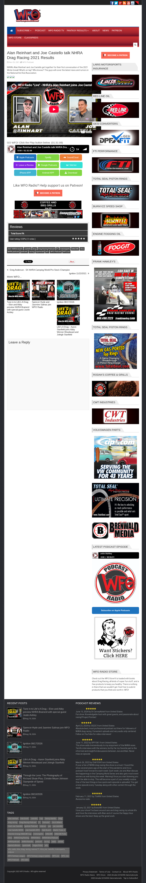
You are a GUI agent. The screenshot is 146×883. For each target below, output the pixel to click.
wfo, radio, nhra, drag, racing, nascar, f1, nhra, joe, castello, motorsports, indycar (36, 850)
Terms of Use (104, 872)
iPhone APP (25, 173)
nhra (82, 249)
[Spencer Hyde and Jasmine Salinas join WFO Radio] (43, 290)
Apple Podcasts (26, 157)
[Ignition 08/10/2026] (14, 798)
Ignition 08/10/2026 (32, 794)
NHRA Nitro (35, 838)
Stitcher (73, 165)
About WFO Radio (130, 872)
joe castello (57, 826)
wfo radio (25, 860)
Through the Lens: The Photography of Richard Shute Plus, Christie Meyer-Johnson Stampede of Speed (45, 778)
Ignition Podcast (31, 826)
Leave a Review (26, 165)
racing (31, 252)
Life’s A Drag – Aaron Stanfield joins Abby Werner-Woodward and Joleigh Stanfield (67, 331)
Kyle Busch (46, 830)
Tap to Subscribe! (130, 878)
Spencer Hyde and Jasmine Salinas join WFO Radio (41, 304)
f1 (57, 249)
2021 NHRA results (15, 249)
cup (41, 819)
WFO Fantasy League (16, 856)
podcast (24, 252)
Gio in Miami (57, 822)
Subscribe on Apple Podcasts (115, 610)
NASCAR (75, 249)
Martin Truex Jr (59, 830)
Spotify (48, 157)
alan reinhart (13, 819)
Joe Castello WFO (33, 830)
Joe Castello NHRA (15, 830)
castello (28, 249)
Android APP (48, 173)
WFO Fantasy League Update (38, 856)
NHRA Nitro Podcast (50, 838)
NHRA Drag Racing (21, 838)
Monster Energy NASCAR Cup (19, 834)
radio (54, 842)
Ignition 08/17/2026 (65, 302)
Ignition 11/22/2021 (77, 273)
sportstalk (40, 252)
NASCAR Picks (60, 834)
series (60, 842)
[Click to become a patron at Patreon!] (48, 197)
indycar (43, 826)
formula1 (46, 822)
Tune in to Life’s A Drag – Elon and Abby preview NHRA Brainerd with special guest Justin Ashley (18, 307)
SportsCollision (14, 845)
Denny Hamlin (50, 819)
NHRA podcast (13, 252)
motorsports (65, 249)
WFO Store (101, 875)
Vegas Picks (37, 845)
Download (72, 173)
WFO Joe (65, 856)
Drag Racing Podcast (46, 249)
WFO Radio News (87, 875)
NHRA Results (27, 842)
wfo (47, 252)
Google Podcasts (49, 165)
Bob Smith (25, 819)
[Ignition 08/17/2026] (68, 290)
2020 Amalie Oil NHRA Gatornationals (122, 875)
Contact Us (116, 872)
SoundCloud (72, 157)
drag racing (12, 822)
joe (49, 826)
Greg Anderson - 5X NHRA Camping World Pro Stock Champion (40, 270)
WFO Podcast (28, 62)
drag (34, 249)
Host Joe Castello (15, 826)
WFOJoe (66, 252)
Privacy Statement (90, 872)
